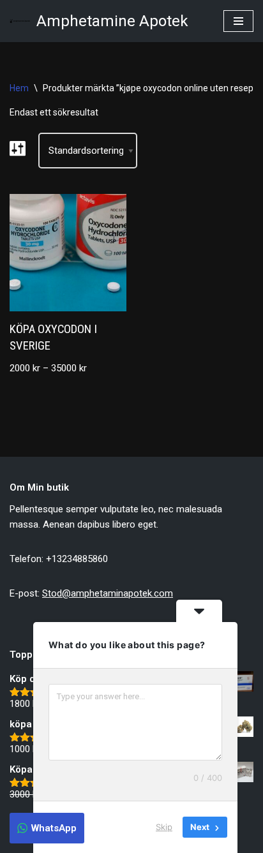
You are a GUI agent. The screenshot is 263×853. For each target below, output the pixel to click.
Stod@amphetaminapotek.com (107, 593)
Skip (164, 827)
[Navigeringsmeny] (238, 21)
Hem (19, 88)
